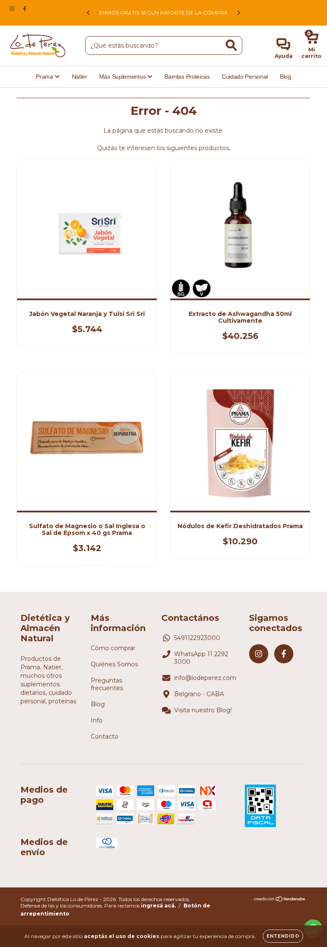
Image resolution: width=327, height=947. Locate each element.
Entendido (283, 936)
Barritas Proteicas (187, 76)
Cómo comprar (113, 648)
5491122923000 (197, 638)
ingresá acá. (158, 905)
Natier (79, 76)
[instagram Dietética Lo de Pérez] (12, 8)
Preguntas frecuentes (107, 684)
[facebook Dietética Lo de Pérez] (24, 8)
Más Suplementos (123, 76)
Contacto (104, 736)
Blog (285, 76)
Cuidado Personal (245, 76)
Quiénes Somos (114, 664)
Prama (45, 76)
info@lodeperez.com (205, 678)
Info (97, 720)
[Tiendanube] (280, 900)
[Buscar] (231, 45)
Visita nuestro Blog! (203, 710)
